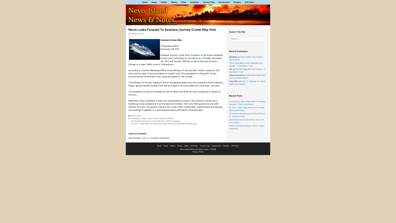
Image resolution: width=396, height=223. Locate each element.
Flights (164, 2)
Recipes (237, 2)
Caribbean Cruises (139, 118)
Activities (194, 2)
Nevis (195, 58)
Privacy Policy (198, 152)
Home (144, 2)
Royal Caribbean (167, 118)
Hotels (174, 2)
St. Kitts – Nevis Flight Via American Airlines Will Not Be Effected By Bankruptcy (164, 124)
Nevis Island (234, 63)
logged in (145, 138)
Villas (183, 2)
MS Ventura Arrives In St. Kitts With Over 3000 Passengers (155, 121)
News (154, 2)
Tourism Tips (208, 2)
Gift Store (249, 2)
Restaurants (224, 2)
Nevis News (136, 116)
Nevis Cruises (153, 118)
